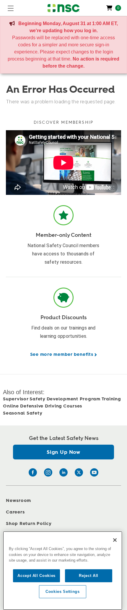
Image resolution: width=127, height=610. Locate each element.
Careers (15, 512)
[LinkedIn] (63, 472)
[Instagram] (48, 472)
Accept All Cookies (36, 575)
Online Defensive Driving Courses (42, 406)
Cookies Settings (62, 591)
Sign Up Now (63, 452)
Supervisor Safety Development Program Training (62, 399)
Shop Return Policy (29, 523)
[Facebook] (33, 472)
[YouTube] (94, 472)
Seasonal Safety (22, 413)
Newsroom (18, 500)
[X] (79, 472)
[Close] (114, 540)
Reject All (88, 575)
